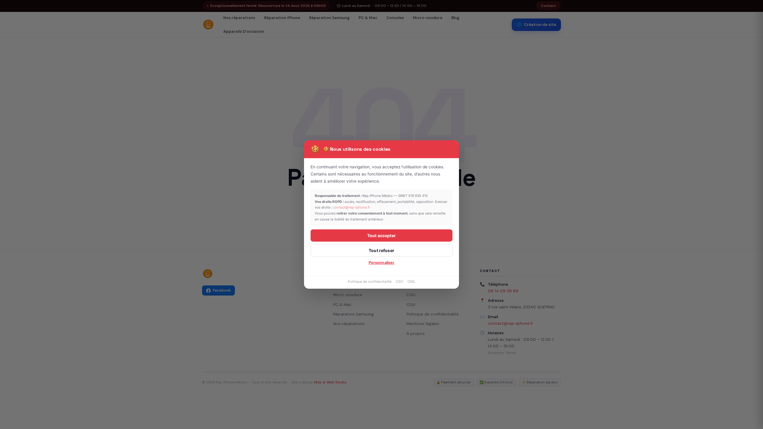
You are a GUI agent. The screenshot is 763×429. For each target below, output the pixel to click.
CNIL (411, 281)
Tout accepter (381, 235)
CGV (399, 281)
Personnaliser (382, 262)
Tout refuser (381, 250)
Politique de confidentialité (370, 281)
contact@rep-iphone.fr (351, 207)
